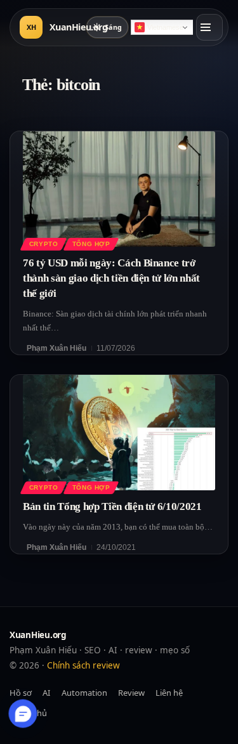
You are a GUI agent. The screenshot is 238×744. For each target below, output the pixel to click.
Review (131, 692)
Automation (84, 692)
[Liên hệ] (23, 714)
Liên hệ (169, 692)
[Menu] (209, 27)
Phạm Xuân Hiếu (56, 348)
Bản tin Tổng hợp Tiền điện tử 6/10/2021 (112, 506)
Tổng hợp (91, 243)
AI (46, 692)
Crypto (43, 243)
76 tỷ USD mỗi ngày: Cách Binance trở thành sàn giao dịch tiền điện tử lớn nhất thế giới (111, 278)
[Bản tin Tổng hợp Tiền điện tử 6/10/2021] (119, 432)
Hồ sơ (21, 692)
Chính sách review (83, 665)
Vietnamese (165, 27)
